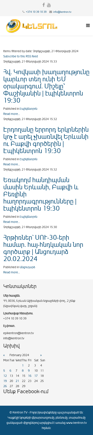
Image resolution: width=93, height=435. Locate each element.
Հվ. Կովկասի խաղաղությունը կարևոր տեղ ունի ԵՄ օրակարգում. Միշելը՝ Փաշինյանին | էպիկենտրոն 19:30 (46, 86)
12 (5, 376)
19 (5, 381)
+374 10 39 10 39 (36, 12)
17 (36, 376)
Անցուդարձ (27, 267)
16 (29, 376)
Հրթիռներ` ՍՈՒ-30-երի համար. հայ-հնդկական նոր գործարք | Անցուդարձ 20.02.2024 (43, 248)
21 (17, 381)
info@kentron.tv (62, 12)
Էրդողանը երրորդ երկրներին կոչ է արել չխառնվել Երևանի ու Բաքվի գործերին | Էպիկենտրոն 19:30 (46, 140)
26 (5, 386)
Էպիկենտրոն (28, 109)
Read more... (11, 114)
